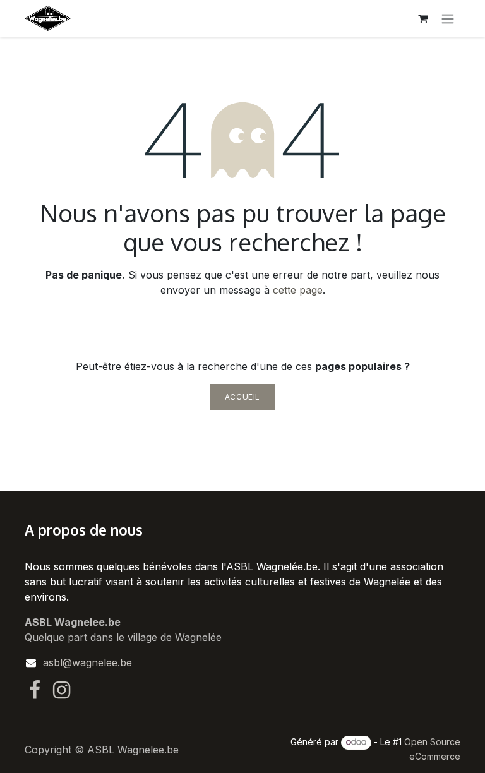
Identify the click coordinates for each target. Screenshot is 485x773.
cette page (298, 290)
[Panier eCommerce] (422, 18)
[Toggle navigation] (447, 18)
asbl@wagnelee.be (87, 662)
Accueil (242, 397)
